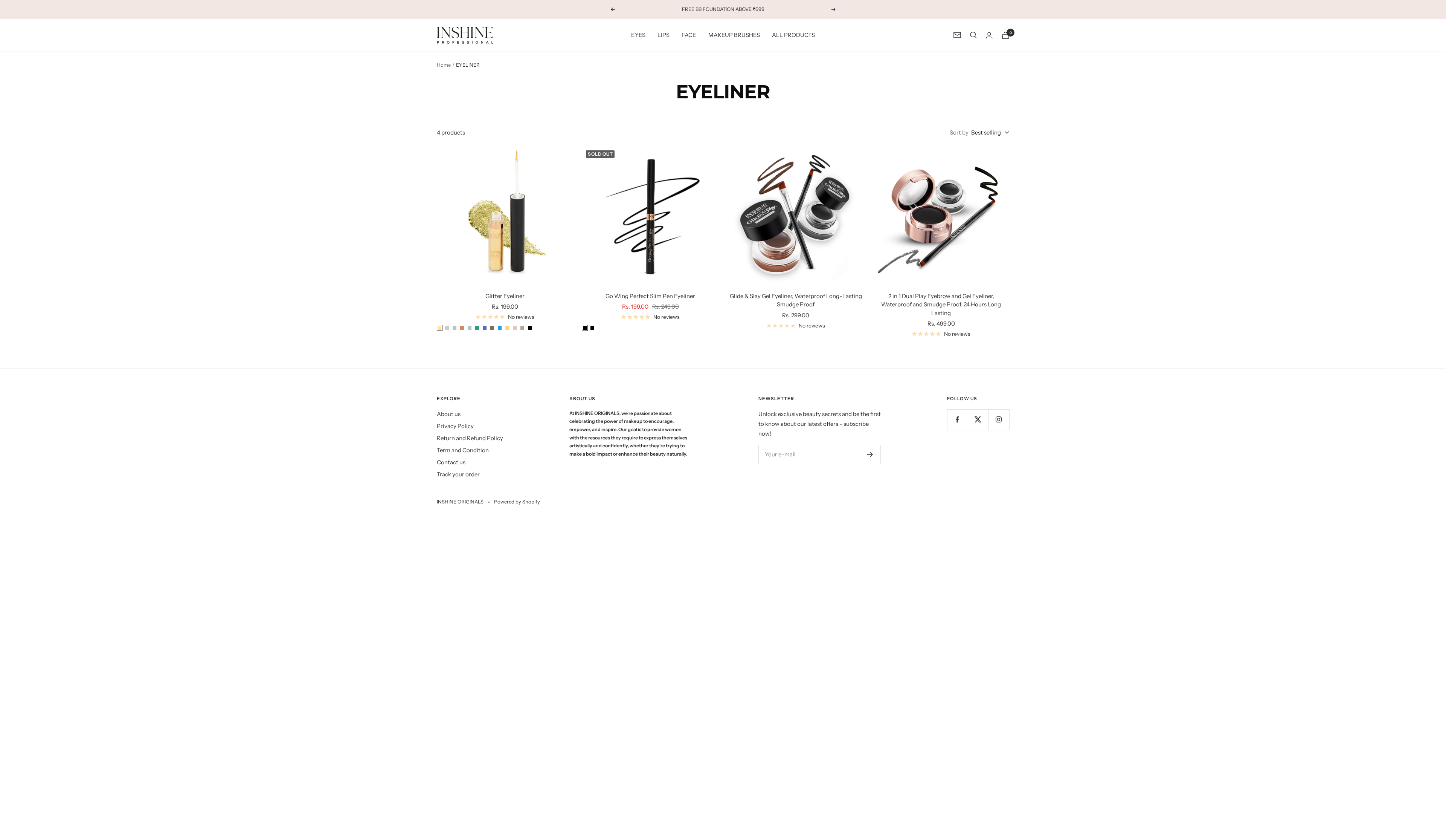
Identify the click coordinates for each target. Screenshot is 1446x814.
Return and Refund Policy (470, 438)
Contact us (451, 462)
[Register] (870, 454)
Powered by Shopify (517, 502)
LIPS (663, 34)
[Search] (973, 35)
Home (444, 65)
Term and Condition (463, 450)
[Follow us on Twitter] (978, 419)
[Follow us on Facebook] (957, 419)
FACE (689, 34)
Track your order (458, 474)
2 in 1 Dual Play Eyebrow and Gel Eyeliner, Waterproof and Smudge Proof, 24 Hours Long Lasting (941, 304)
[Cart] (1005, 35)
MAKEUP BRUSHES (734, 34)
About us (449, 414)
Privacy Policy (455, 426)
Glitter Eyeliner (505, 296)
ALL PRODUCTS (793, 34)
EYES (638, 34)
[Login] (989, 35)
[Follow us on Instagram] (998, 419)
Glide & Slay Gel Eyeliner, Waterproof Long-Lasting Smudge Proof (796, 300)
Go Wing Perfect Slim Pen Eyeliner (650, 296)
